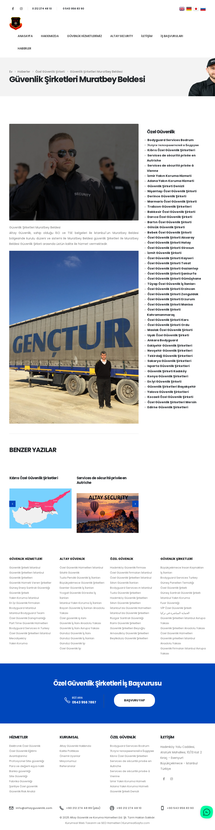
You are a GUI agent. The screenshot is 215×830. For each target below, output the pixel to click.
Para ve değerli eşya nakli (26, 766)
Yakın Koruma (18, 643)
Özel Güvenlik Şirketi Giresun (170, 248)
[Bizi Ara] (67, 700)
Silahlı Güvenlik (69, 572)
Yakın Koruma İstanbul (24, 598)
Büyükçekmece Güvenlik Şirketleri (82, 582)
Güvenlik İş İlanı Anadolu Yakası (80, 623)
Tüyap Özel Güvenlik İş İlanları (171, 284)
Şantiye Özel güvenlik (23, 786)
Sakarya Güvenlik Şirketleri (169, 361)
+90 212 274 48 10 (129, 808)
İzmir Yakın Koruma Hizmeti (169, 176)
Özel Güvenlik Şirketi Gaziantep (172, 268)
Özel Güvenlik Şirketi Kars (168, 320)
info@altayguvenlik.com (34, 808)
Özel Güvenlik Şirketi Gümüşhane (174, 278)
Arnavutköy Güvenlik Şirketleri (129, 633)
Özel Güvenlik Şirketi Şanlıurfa (171, 273)
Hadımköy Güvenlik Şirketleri (129, 598)
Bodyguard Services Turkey (179, 577)
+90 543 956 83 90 (180, 808)
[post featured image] (40, 508)
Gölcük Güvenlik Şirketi (166, 227)
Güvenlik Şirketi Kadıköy (167, 371)
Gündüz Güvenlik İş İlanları (77, 638)
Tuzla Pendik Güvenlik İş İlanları (80, 577)
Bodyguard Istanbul (22, 608)
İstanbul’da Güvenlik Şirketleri (129, 613)
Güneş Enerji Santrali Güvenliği (29, 588)
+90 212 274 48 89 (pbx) (83, 808)
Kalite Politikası (69, 751)
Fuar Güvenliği (170, 603)
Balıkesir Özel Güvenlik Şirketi (171, 212)
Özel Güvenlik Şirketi (173, 588)
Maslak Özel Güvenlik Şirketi (170, 330)
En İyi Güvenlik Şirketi (164, 381)
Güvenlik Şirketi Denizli (165, 186)
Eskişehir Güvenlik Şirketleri (169, 345)
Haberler (24, 48)
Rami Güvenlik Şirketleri (125, 623)
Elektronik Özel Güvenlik (24, 746)
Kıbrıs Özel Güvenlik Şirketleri (33, 477)
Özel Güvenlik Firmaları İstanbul (131, 572)
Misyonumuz (68, 761)
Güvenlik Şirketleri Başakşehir (171, 386)
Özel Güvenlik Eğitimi (23, 751)
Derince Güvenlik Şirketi (166, 196)
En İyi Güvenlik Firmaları (24, 603)
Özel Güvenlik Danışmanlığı (27, 618)
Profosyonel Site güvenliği (26, 761)
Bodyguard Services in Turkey (29, 628)
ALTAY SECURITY (121, 36)
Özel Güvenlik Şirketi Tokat (169, 263)
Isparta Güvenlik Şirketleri (168, 366)
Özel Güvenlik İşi (70, 648)
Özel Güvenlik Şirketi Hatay (169, 242)
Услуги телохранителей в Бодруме (173, 145)
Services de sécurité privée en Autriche (102, 480)
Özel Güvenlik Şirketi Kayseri (170, 258)
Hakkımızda (50, 36)
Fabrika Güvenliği (20, 781)
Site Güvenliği (18, 776)
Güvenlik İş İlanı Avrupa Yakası (79, 628)
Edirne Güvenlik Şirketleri (167, 407)
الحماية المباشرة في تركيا (175, 613)
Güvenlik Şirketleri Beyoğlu (127, 628)
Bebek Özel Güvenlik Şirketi (169, 232)
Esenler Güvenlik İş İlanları (77, 588)
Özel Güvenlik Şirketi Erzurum (171, 299)
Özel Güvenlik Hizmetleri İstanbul (81, 567)
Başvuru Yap (134, 700)
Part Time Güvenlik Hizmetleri (28, 623)
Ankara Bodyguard (162, 340)
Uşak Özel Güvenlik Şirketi (168, 335)
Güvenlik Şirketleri (21, 577)
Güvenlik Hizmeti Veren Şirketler (30, 582)
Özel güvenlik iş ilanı (73, 618)
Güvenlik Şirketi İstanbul (24, 567)
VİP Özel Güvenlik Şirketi (175, 608)
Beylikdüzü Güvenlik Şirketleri (129, 638)
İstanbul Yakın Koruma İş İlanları (81, 603)
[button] (12, 504)
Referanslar (68, 766)
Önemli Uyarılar (70, 756)
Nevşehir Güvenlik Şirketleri (169, 350)
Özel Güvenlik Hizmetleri (176, 633)
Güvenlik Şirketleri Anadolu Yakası (182, 628)
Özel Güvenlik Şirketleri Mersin (172, 402)
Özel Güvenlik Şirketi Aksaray (170, 237)
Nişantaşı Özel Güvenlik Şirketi (172, 191)
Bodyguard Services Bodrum (170, 140)
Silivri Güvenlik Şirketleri (125, 603)
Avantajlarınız (18, 756)
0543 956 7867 (84, 702)
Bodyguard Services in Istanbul (131, 588)
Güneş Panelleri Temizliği (177, 582)
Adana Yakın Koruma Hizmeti (170, 181)
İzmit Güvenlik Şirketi (164, 253)
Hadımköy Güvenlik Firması (128, 567)
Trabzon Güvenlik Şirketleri (169, 206)
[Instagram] (21, 8)
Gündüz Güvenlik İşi (72, 643)
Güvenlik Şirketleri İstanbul (26, 572)
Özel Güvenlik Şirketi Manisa (170, 304)
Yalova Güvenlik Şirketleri (168, 392)
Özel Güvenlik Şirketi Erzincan (171, 289)
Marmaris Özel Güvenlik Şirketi (172, 201)
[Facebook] (12, 8)
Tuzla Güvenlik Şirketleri (125, 593)
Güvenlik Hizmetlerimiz (84, 36)
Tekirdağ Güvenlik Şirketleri (170, 356)
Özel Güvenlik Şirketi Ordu (168, 325)
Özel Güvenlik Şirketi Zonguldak (172, 294)
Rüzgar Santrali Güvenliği (127, 618)
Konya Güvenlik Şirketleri (167, 376)
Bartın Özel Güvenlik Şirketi (169, 222)
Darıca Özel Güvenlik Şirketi (169, 217)
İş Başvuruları (172, 36)
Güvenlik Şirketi (19, 593)
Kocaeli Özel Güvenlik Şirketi (170, 397)
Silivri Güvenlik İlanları (124, 582)
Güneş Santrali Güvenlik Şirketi (180, 593)
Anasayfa (25, 36)
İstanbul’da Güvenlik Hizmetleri (130, 608)
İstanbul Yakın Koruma (175, 598)
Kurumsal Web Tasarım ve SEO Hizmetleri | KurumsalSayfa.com (107, 823)
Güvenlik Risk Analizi (22, 791)
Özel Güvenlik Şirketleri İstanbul (130, 577)
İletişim (146, 36)
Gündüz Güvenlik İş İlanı (75, 633)
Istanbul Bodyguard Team (27, 613)
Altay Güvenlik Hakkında (75, 746)
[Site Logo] (15, 23)
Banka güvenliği (20, 771)
